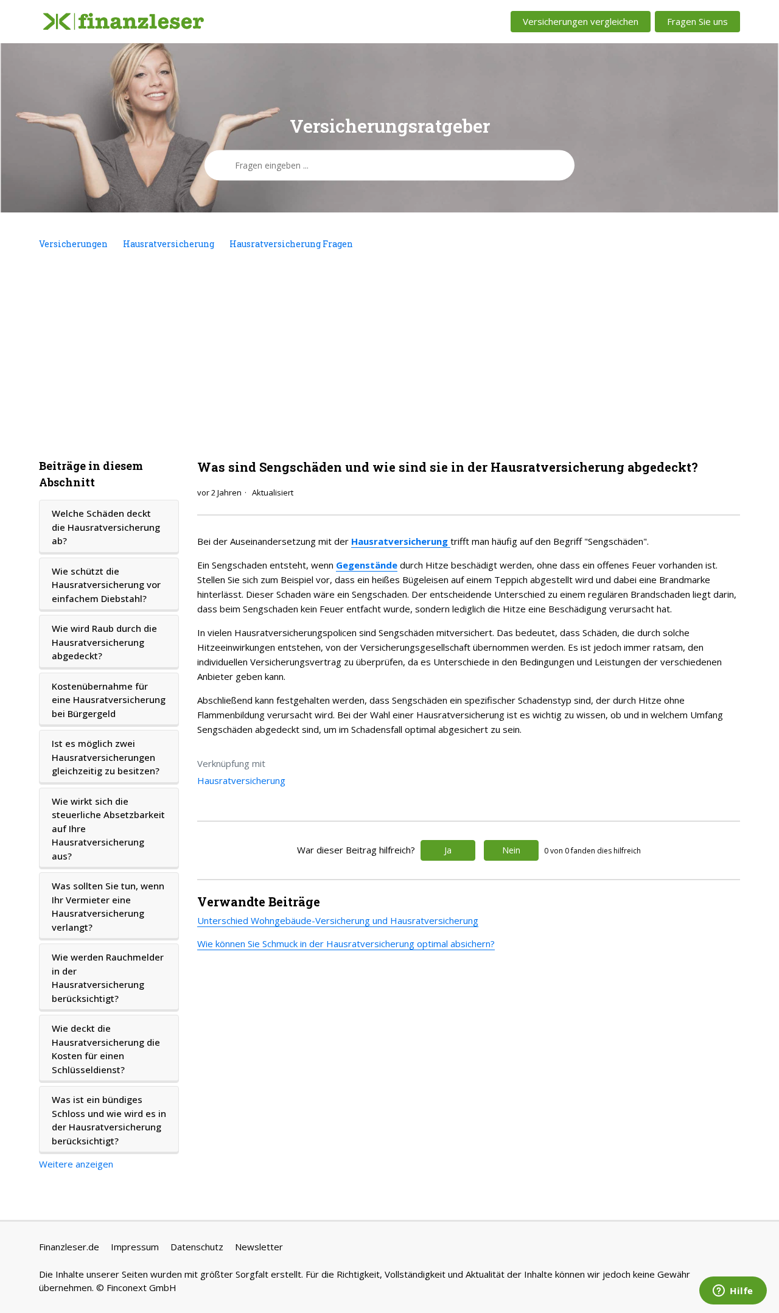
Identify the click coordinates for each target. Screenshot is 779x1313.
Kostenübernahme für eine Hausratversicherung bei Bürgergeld (109, 700)
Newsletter (259, 1247)
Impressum (135, 1247)
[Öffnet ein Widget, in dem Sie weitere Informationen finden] (733, 1291)
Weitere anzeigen (76, 1164)
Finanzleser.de (69, 1247)
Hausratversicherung (168, 244)
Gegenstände (366, 565)
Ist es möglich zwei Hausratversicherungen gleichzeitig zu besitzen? (105, 757)
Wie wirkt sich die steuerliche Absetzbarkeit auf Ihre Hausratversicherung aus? (108, 828)
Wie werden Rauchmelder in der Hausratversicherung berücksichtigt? (108, 977)
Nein (511, 850)
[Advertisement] (389, 354)
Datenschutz (196, 1247)
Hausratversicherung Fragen (291, 244)
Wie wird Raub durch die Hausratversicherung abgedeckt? (104, 642)
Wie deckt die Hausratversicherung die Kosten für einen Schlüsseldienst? (106, 1049)
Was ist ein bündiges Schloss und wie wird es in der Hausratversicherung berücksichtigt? (109, 1120)
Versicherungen (73, 244)
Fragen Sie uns (697, 21)
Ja (448, 850)
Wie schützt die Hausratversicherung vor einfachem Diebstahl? (106, 584)
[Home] (123, 22)
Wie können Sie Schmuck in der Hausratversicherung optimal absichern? (346, 943)
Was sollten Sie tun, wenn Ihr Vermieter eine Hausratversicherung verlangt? (108, 906)
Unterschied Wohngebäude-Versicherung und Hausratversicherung (337, 920)
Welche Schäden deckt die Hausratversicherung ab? (106, 527)
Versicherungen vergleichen (580, 21)
